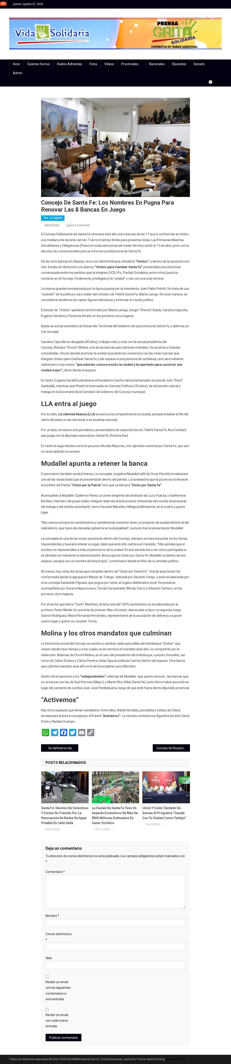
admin (17, 73)
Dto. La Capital (53, 217)
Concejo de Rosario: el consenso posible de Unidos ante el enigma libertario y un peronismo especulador (173, 748)
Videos (109, 64)
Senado (199, 64)
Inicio (16, 64)
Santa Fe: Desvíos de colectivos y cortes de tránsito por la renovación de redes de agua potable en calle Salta (64, 815)
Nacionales (157, 64)
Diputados (179, 64)
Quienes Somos (38, 64)
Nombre (52, 916)
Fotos (93, 64)
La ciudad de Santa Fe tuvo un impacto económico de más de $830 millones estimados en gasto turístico (115, 815)
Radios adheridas (69, 64)
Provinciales (130, 64)
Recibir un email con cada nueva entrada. (57, 1020)
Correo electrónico (59, 936)
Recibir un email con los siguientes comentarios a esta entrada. (58, 990)
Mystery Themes (176, 1059)
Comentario (55, 872)
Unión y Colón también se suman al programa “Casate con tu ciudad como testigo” (164, 813)
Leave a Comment (78, 225)
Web (49, 958)
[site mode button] (212, 82)
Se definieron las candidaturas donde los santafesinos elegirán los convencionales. (63, 748)
